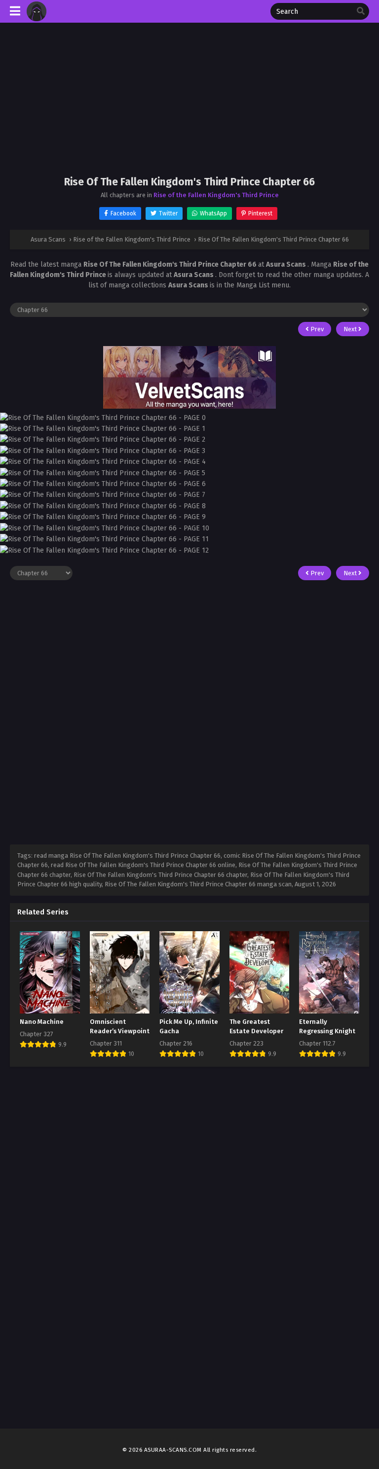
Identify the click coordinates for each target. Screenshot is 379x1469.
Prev (316, 329)
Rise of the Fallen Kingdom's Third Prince (216, 195)
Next (350, 329)
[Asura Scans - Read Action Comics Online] (36, 19)
